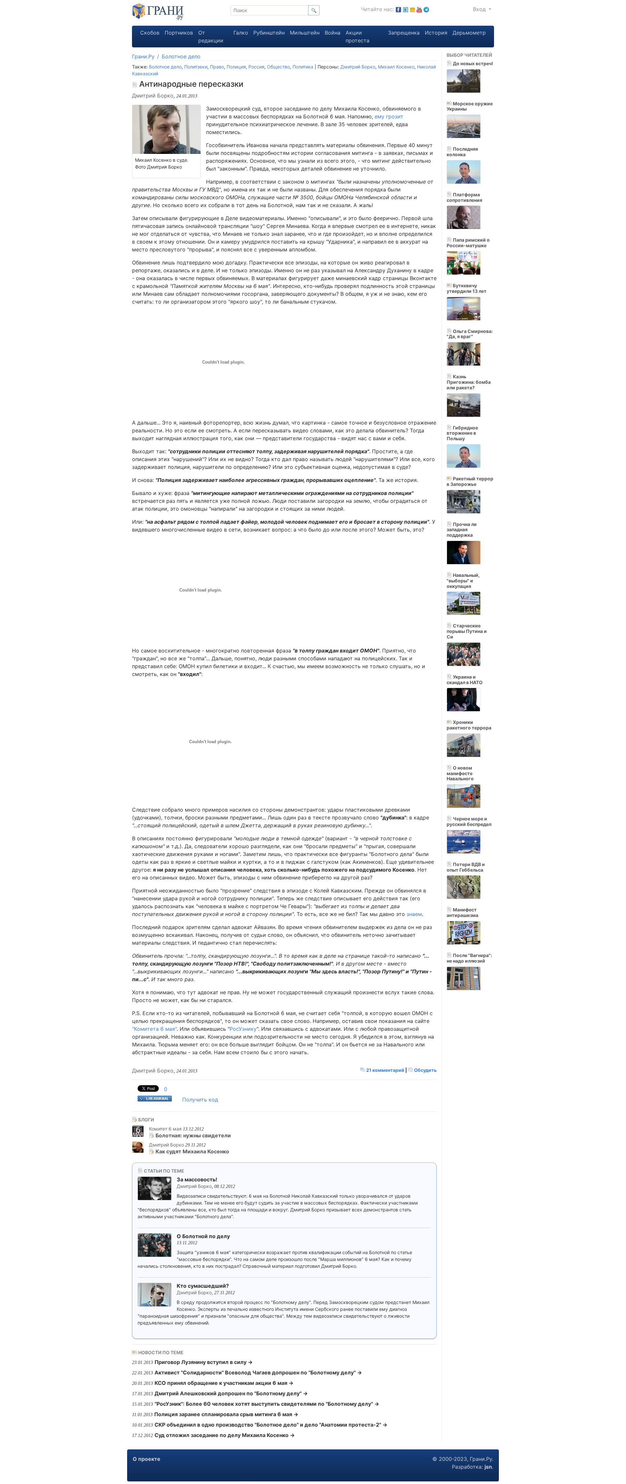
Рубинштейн (269, 32)
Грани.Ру (143, 56)
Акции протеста (357, 36)
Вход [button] (480, 9)
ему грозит (389, 116)
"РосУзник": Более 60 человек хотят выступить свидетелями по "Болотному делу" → (267, 1404)
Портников (179, 32)
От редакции (210, 36)
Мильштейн (305, 32)
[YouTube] (419, 9)
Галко (240, 32)
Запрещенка (404, 32)
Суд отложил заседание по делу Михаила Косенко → (225, 1435)
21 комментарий (385, 1070)
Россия (256, 66)
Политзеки (195, 66)
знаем (414, 914)
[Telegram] (426, 9)
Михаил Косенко (396, 66)
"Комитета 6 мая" (154, 1029)
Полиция (236, 66)
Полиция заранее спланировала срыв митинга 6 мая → (226, 1414)
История (436, 32)
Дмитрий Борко (357, 66)
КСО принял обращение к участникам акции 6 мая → (224, 1383)
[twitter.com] (405, 9)
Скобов (149, 32)
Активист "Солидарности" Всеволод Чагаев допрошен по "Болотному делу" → (258, 1372)
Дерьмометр (469, 32)
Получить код (200, 1099)
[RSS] (412, 9)
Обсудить (425, 1070)
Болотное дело (181, 56)
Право (217, 66)
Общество (278, 66)
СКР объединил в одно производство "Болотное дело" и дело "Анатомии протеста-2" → (271, 1424)
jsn (488, 1466)
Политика (302, 66)
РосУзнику (243, 1029)
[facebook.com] (398, 9)
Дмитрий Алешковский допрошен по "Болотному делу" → (231, 1393)
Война (332, 32)
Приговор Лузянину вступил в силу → (204, 1362)
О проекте (146, 1459)
